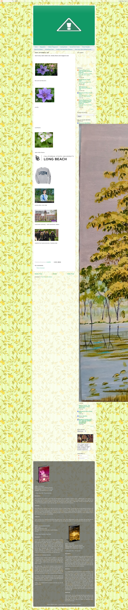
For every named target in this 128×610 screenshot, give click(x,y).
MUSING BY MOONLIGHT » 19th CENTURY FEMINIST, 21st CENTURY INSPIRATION (85, 421)
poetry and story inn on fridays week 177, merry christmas (85, 96)
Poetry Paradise (86, 47)
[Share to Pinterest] (60, 262)
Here (50, 555)
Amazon (36, 531)
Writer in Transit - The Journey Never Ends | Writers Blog (84, 406)
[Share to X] (57, 262)
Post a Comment (41, 268)
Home (36, 47)
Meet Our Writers (38, 49)
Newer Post (38, 274)
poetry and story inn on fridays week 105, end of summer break (85, 75)
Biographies (43, 47)
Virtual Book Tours (49, 49)
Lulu (52, 489)
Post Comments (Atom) (46, 276)
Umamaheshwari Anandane (44, 525)
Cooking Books (63, 47)
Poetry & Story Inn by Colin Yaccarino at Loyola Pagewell (85, 71)
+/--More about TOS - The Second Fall (43, 493)
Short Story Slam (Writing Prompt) (83, 49)
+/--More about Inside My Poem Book (43, 534)
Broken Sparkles (83, 416)
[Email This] (54, 262)
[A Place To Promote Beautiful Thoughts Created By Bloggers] (85, 442)
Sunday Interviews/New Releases (64, 49)
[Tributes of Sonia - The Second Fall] (43, 483)
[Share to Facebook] (59, 262)
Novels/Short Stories (75, 47)
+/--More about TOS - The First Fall (72, 550)
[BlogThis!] (56, 262)
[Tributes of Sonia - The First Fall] (73, 542)
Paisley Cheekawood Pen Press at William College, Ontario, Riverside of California (85, 102)
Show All (91, 109)
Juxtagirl (69, 604)
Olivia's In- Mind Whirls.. (85, 123)
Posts (80, 455)
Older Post (70, 274)
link (42, 519)
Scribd (50, 490)
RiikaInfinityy (41, 486)
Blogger (79, 604)
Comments (82, 458)
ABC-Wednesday (83, 87)
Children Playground (53, 47)
